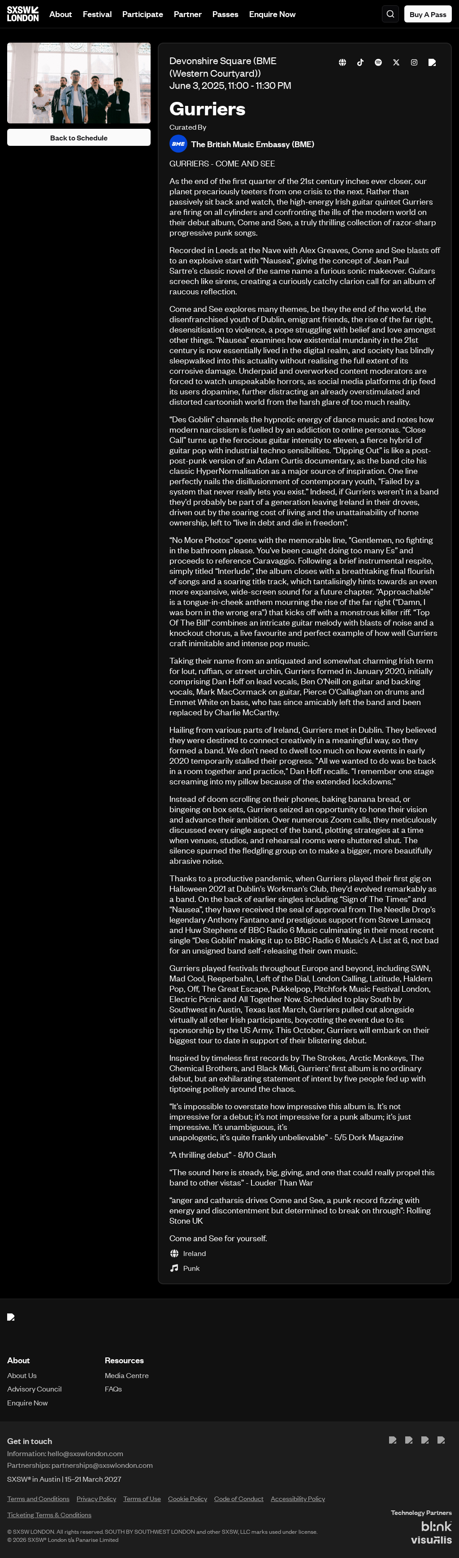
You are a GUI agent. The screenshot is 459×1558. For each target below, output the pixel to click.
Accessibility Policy (298, 1498)
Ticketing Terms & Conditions (49, 1514)
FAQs (113, 1388)
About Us (22, 1375)
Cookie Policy (187, 1498)
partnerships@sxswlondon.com (102, 1465)
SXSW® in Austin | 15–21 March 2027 (64, 1479)
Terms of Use (142, 1498)
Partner (188, 13)
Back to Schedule (79, 137)
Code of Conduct (239, 1498)
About (60, 13)
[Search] (390, 13)
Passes (225, 13)
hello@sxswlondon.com (85, 1453)
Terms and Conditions (38, 1498)
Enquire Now (272, 13)
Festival (97, 13)
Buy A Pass (428, 14)
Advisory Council (34, 1388)
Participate (142, 13)
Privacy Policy (96, 1498)
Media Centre (127, 1375)
